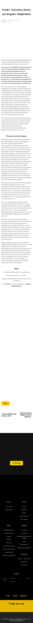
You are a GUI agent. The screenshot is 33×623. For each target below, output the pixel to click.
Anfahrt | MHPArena (5, 579)
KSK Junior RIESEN (9, 549)
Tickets (8, 595)
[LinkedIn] (27, 608)
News (9, 502)
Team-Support (24, 519)
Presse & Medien (13, 581)
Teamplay (24, 530)
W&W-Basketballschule (24, 548)
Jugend (9, 536)
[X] (11, 608)
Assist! (24, 541)
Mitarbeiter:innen (9, 530)
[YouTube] (22, 608)
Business (24, 554)
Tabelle (24, 513)
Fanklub (9, 539)
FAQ (20, 578)
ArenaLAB (24, 533)
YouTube (8, 284)
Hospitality (24, 565)
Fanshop (15, 595)
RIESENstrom (24, 544)
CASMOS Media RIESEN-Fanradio (24, 537)
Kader (24, 506)
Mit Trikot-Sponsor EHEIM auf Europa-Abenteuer (26, 415)
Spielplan (24, 510)
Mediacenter (23, 595)
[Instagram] (6, 608)
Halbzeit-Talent (8, 552)
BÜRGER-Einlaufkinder (8, 555)
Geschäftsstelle (13, 578)
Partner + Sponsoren (24, 558)
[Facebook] (16, 608)
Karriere (28, 578)
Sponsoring (24, 562)
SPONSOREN (16, 463)
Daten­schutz (9, 510)
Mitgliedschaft (9, 533)
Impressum (9, 506)
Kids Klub (9, 543)
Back (5, 403)
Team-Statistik (24, 516)
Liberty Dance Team (9, 546)
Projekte (24, 525)
